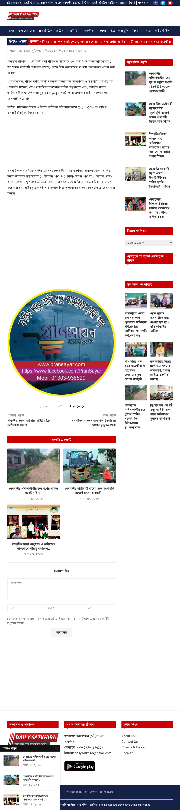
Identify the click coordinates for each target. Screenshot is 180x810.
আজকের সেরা (26, 31)
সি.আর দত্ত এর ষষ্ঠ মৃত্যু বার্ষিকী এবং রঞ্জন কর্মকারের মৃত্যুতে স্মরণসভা (161, 412)
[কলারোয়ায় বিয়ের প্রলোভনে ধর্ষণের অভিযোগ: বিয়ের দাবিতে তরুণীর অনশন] (161, 349)
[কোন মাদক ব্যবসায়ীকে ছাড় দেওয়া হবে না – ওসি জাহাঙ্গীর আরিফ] (161, 300)
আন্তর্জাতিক (45, 31)
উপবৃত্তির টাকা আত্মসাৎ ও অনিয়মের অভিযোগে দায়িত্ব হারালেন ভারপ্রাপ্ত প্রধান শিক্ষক (159, 145)
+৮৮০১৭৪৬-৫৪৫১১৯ (89, 747)
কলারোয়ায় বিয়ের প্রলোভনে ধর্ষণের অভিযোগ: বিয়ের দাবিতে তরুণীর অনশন (161, 370)
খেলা (103, 31)
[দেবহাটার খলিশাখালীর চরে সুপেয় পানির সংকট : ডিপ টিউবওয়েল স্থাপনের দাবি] (33, 466)
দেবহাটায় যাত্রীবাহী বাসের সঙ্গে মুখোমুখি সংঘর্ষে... (38, 778)
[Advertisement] (109, 15)
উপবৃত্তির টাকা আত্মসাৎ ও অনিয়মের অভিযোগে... (35, 797)
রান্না (148, 31)
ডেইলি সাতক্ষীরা (67, 804)
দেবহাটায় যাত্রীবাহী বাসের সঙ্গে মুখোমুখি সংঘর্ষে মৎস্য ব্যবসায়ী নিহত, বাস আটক (160, 113)
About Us (128, 736)
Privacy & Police (132, 747)
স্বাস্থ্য (24, 41)
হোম (12, 31)
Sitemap (127, 753)
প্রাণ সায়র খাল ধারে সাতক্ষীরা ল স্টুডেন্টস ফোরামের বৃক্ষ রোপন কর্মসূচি (135, 370)
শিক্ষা (12, 41)
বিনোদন (137, 31)
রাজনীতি (72, 31)
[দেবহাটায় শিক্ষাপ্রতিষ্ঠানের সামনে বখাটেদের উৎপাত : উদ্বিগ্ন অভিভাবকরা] (135, 204)
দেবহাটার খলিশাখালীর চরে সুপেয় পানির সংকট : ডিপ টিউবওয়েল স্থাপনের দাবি (160, 82)
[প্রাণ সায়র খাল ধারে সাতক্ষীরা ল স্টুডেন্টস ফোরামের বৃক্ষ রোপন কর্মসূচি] (136, 349)
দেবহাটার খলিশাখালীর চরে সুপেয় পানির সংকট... (39, 758)
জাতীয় (59, 31)
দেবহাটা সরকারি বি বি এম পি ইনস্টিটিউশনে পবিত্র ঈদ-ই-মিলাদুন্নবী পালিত (159, 178)
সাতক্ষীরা (88, 31)
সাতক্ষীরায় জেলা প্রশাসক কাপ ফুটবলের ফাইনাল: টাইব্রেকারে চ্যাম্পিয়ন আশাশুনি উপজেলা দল (136, 324)
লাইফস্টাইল (162, 31)
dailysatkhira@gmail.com (93, 753)
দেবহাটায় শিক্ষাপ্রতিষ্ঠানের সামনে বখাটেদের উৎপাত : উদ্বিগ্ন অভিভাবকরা (159, 208)
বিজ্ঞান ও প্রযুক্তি (119, 31)
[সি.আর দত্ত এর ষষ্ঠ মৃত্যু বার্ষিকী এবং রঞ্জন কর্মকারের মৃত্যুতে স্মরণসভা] (161, 392)
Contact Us (129, 742)
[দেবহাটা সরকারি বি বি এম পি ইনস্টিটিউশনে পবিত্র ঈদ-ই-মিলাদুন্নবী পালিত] (135, 174)
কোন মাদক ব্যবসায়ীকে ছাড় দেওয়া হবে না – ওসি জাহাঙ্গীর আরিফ (66, 42)
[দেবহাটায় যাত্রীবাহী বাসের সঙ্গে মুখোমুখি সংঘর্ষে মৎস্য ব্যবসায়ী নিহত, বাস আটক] (89, 466)
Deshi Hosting (142, 804)
